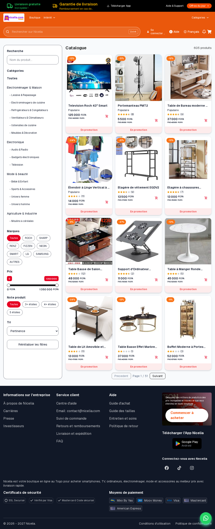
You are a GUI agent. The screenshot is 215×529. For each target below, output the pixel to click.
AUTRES (15, 262)
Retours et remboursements (78, 426)
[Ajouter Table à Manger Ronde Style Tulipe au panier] (206, 280)
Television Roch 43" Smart (88, 105)
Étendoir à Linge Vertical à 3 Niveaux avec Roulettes (88, 188)
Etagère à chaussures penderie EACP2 (183, 188)
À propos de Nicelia (18, 403)
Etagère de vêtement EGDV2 (138, 187)
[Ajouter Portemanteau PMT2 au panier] (156, 120)
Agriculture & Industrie (22, 213)
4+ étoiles (50, 304)
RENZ (13, 246)
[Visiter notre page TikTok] (179, 468)
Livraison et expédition (73, 433)
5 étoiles (15, 312)
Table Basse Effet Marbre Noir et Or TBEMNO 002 (136, 347)
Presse (8, 418)
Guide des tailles (122, 411)
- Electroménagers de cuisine (27, 102)
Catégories (198, 17)
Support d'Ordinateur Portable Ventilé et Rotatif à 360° (137, 269)
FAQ (59, 441)
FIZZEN (28, 246)
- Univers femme (19, 196)
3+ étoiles (31, 304)
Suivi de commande (71, 418)
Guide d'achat (119, 403)
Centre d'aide (66, 403)
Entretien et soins (123, 418)
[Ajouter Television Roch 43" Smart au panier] (107, 116)
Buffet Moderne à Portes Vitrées (185, 347)
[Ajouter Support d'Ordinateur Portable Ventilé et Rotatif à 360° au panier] (156, 280)
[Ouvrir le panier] (209, 31)
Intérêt (48, 17)
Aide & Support (175, 6)
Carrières (10, 411)
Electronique (15, 142)
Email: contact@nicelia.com (78, 411)
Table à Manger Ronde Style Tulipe (184, 269)
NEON (43, 246)
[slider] (8, 285)
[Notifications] (204, 31)
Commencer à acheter (182, 415)
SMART (14, 254)
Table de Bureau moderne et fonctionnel (188, 106)
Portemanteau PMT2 (133, 105)
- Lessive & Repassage (22, 95)
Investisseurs (13, 426)
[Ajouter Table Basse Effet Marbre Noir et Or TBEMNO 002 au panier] (156, 357)
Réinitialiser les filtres (32, 344)
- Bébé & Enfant (18, 181)
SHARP (43, 238)
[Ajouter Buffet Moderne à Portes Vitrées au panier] (206, 357)
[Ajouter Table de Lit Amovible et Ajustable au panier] (107, 357)
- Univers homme (19, 204)
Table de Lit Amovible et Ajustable (86, 347)
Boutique (34, 17)
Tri (9, 322)
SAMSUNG (42, 254)
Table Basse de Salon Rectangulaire (84, 269)
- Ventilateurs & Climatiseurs (26, 117)
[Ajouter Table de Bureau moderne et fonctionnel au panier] (206, 120)
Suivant (157, 376)
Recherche (15, 51)
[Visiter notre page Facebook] (166, 468)
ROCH (28, 238)
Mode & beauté (17, 174)
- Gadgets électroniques (24, 157)
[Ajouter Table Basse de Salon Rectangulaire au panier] (107, 280)
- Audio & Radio (18, 149)
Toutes (12, 78)
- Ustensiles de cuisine (22, 125)
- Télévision (16, 164)
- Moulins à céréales (21, 221)
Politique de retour (123, 426)
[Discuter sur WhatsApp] (206, 518)
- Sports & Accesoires (22, 189)
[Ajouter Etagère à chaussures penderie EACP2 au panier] (206, 198)
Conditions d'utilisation (154, 523)
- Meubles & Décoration (23, 133)
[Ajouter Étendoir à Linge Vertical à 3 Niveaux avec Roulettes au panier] (107, 202)
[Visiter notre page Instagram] (192, 468)
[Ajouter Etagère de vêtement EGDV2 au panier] (156, 198)
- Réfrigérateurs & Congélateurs (28, 110)
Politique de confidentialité (194, 523)
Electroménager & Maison (24, 87)
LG (27, 254)
